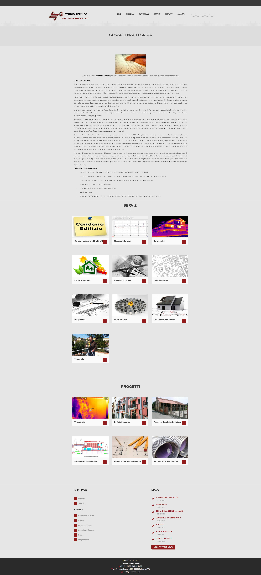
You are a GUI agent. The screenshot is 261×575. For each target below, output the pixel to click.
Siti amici (81, 503)
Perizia (80, 535)
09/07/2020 (161, 521)
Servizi (157, 14)
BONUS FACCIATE (164, 532)
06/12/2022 (161, 500)
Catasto (81, 520)
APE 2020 (160, 525)
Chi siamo (130, 14)
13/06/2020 (161, 528)
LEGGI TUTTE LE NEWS (163, 547)
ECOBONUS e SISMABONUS (168, 518)
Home (119, 14)
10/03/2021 (161, 507)
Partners (81, 498)
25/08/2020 (161, 514)
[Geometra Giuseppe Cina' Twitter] (198, 14)
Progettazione (83, 540)
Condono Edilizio (85, 525)
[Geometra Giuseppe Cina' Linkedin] (202, 14)
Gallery (181, 14)
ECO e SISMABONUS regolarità (169, 511)
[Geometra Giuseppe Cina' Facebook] (193, 14)
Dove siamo (144, 14)
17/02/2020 (161, 534)
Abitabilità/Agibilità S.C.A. (167, 497)
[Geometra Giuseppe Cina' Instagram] (207, 14)
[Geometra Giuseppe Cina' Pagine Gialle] (212, 14)
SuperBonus (161, 504)
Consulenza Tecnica (86, 530)
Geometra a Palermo (86, 516)
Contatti (169, 14)
